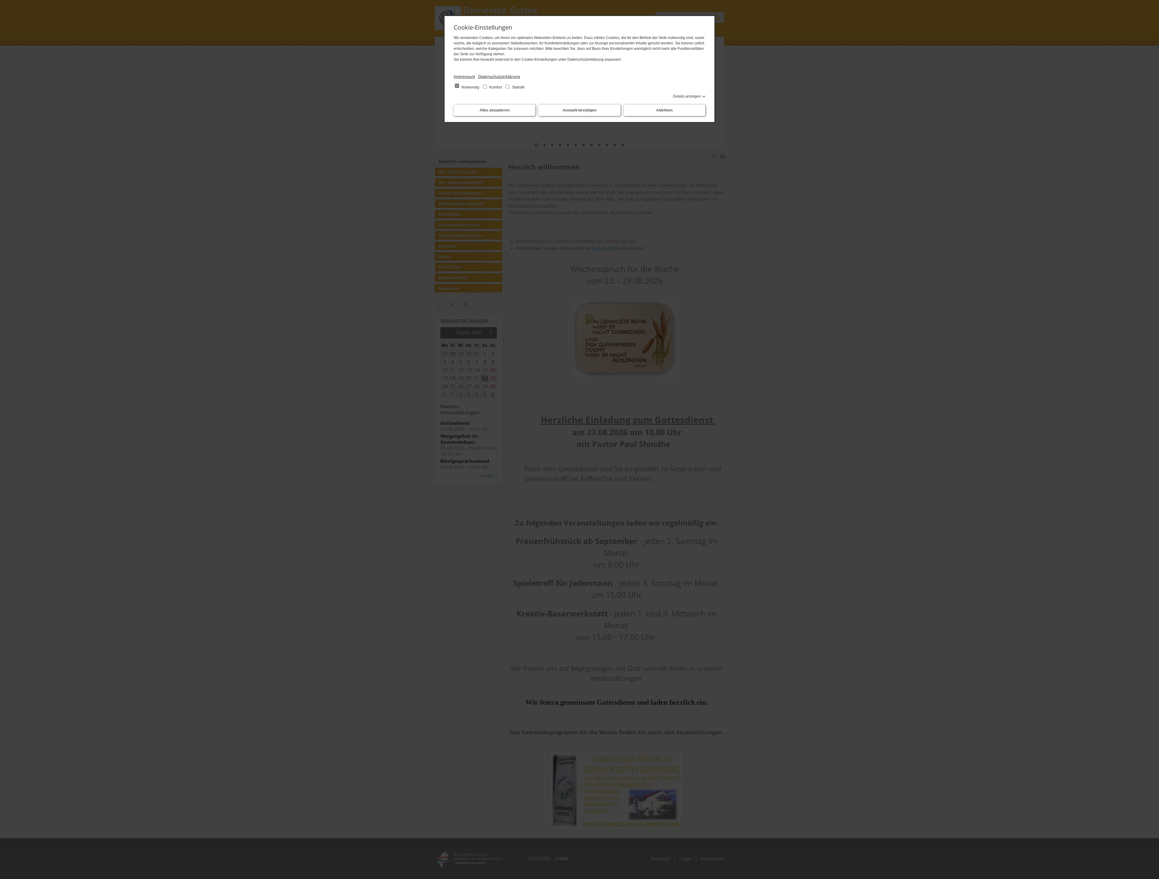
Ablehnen (664, 110)
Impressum (464, 76)
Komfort (495, 87)
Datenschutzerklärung (499, 76)
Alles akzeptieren (494, 110)
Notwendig (470, 87)
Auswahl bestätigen (579, 110)
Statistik (518, 87)
